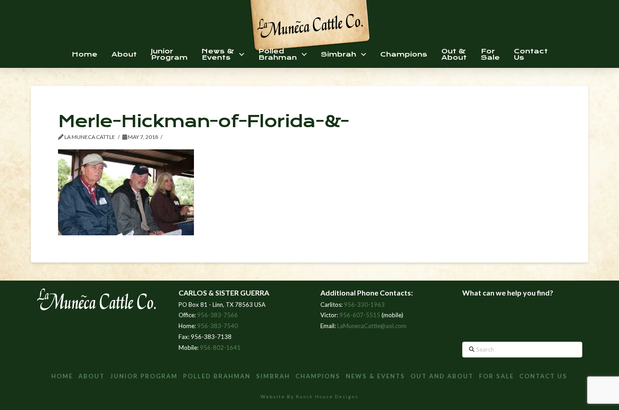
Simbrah (273, 376)
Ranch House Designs (327, 396)
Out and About (442, 376)
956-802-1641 (220, 347)
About (91, 376)
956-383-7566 (217, 315)
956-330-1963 (364, 304)
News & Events (375, 376)
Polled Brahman (217, 376)
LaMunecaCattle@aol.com (371, 325)
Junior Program (144, 376)
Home (62, 376)
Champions (317, 376)
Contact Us (543, 376)
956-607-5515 (359, 315)
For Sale (496, 376)
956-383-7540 (217, 325)
